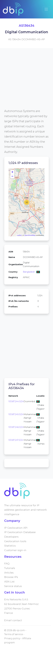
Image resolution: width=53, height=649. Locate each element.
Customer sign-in (15, 550)
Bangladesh (29, 272)
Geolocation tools (15, 541)
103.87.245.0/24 (15, 414)
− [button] (12, 176)
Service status (13, 586)
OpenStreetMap (29, 235)
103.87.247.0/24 (15, 440)
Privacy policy (12, 638)
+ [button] (12, 172)
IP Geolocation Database (20, 532)
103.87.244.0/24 (16, 401)
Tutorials (9, 568)
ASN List (9, 581)
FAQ (6, 563)
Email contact (13, 620)
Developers (11, 536)
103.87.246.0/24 (16, 427)
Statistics (10, 545)
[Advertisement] (26, 81)
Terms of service (13, 634)
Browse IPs (11, 576)
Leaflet (19, 235)
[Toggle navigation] (46, 9)
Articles (9, 572)
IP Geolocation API (15, 527)
